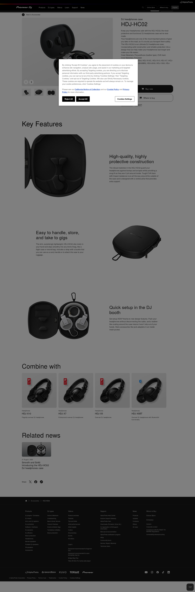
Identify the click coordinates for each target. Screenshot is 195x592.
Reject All (69, 99)
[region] (98, 82)
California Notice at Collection (87, 89)
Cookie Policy (113, 89)
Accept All (83, 99)
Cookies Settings (124, 99)
